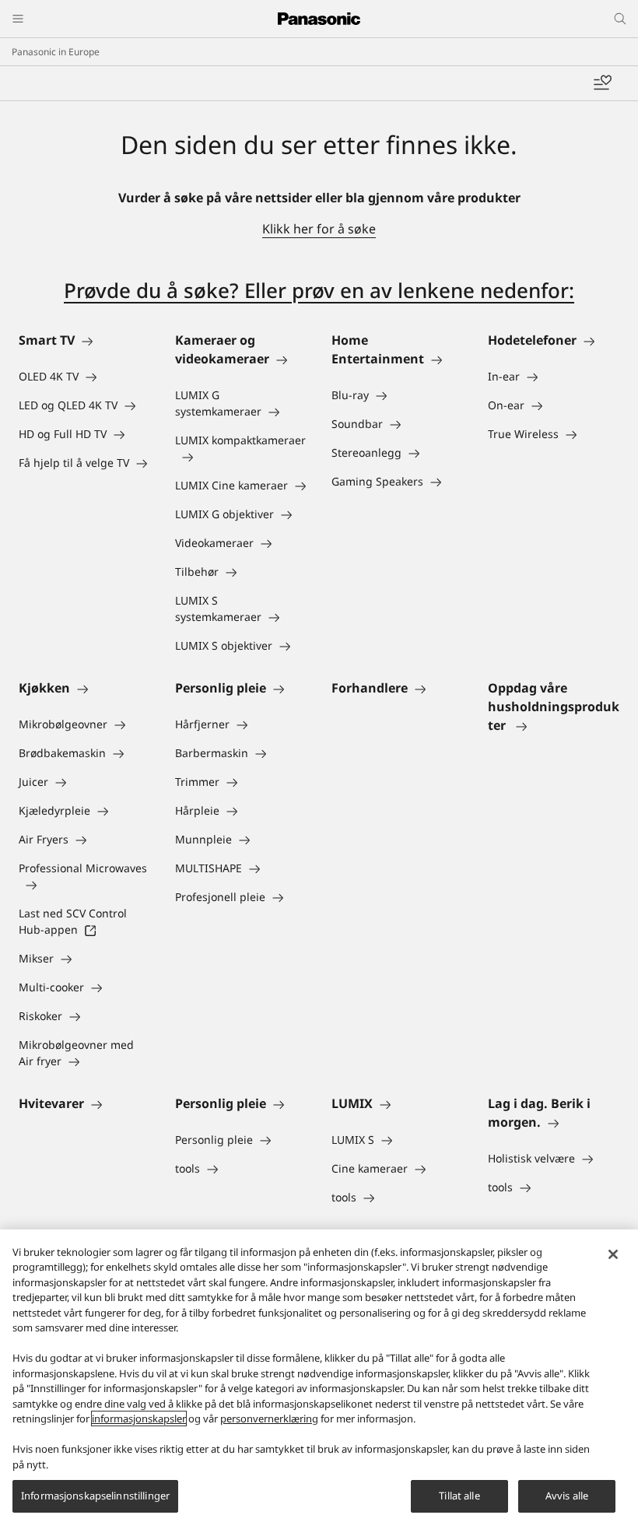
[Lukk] (613, 1254)
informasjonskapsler (139, 1419)
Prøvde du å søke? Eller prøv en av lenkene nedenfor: (319, 290)
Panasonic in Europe (56, 51)
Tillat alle (459, 1496)
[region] (319, 1379)
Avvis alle (566, 1496)
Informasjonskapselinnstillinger (95, 1496)
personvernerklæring (269, 1419)
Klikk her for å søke (319, 228)
